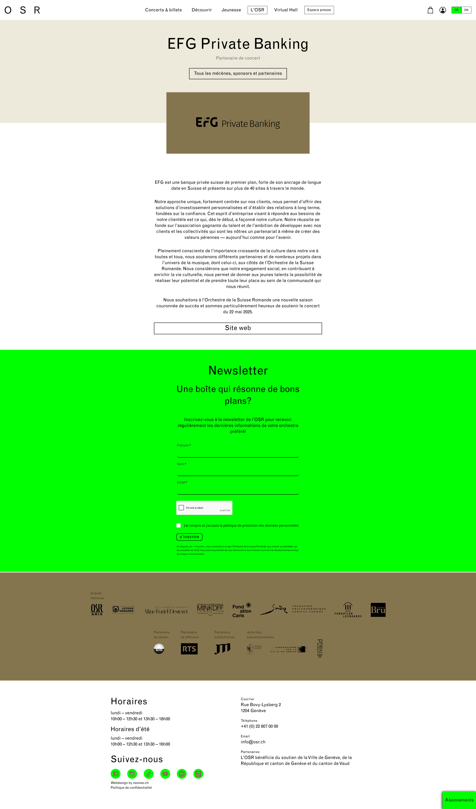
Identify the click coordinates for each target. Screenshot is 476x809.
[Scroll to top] (466, 799)
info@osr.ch (253, 742)
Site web (238, 328)
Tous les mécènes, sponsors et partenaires (238, 73)
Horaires (129, 702)
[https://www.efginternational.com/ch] (238, 123)
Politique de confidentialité (131, 788)
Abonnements (459, 800)
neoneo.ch (141, 783)
